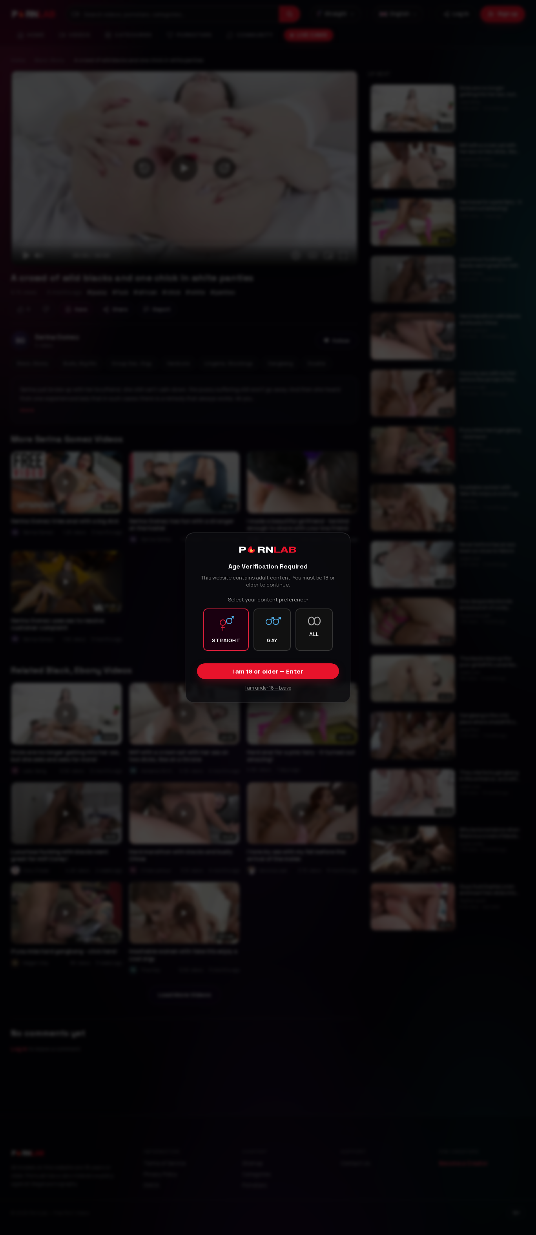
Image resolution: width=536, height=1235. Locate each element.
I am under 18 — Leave (268, 688)
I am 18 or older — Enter (267, 671)
